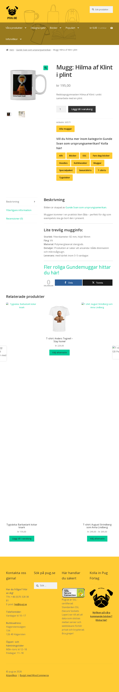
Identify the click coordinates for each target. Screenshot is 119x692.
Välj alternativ (59, 352)
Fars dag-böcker (101, 155)
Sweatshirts (85, 170)
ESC (84, 155)
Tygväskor (64, 177)
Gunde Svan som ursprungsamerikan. (86, 207)
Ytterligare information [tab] (18, 210)
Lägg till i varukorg (82, 109)
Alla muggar (65, 128)
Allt (61, 155)
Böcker (53, 27)
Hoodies (63, 163)
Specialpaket (66, 170)
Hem (11, 49)
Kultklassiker (80, 163)
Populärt (70, 27)
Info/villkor (12, 39)
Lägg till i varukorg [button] (21, 538)
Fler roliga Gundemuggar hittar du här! (77, 270)
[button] (45, 68)
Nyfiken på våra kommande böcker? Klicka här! (101, 616)
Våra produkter (14, 27)
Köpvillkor (11, 675)
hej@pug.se (20, 604)
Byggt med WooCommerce (34, 675)
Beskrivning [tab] (12, 201)
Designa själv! (38, 27)
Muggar (97, 163)
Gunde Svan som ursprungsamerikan (33, 49)
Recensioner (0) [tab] (14, 218)
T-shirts (102, 170)
